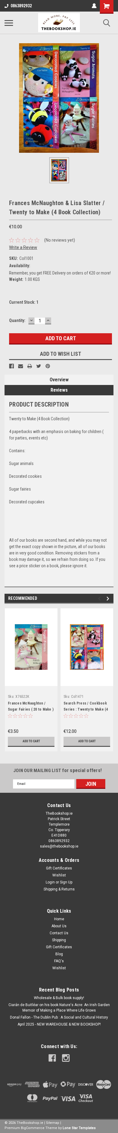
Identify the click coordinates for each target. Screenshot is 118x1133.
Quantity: (17, 320)
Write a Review (23, 247)
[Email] (20, 366)
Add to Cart (31, 741)
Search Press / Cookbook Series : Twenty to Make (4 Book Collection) (86, 709)
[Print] (29, 366)
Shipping (59, 940)
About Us (59, 926)
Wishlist (59, 875)
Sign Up (66, 882)
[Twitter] (38, 366)
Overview (59, 380)
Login (50, 882)
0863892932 (21, 5)
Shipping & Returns (59, 889)
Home (59, 919)
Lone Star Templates (79, 1128)
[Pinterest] (47, 366)
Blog (59, 954)
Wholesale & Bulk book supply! (59, 998)
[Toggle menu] (9, 23)
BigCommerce (32, 1128)
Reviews (59, 390)
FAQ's (59, 961)
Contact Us (59, 933)
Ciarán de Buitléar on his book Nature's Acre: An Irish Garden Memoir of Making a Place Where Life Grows (59, 1007)
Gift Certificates (59, 868)
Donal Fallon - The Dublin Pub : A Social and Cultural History (59, 1017)
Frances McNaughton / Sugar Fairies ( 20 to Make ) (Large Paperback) (31, 709)
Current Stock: (23, 302)
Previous (100, 598)
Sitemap (52, 1123)
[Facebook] (11, 366)
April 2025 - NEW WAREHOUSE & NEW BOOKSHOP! (59, 1024)
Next (109, 598)
